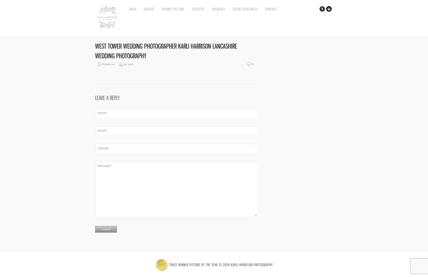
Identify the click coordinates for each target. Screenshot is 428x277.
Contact (271, 9)
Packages (218, 9)
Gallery (149, 9)
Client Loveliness (245, 9)
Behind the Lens (173, 9)
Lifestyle (198, 9)
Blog (133, 9)
